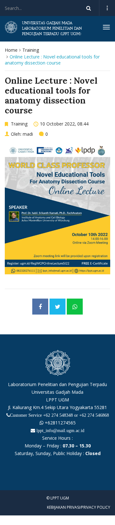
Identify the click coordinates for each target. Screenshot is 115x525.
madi (28, 134)
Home (11, 50)
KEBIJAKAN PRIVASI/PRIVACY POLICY (78, 507)
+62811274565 (59, 423)
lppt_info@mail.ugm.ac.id (60, 430)
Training (30, 50)
